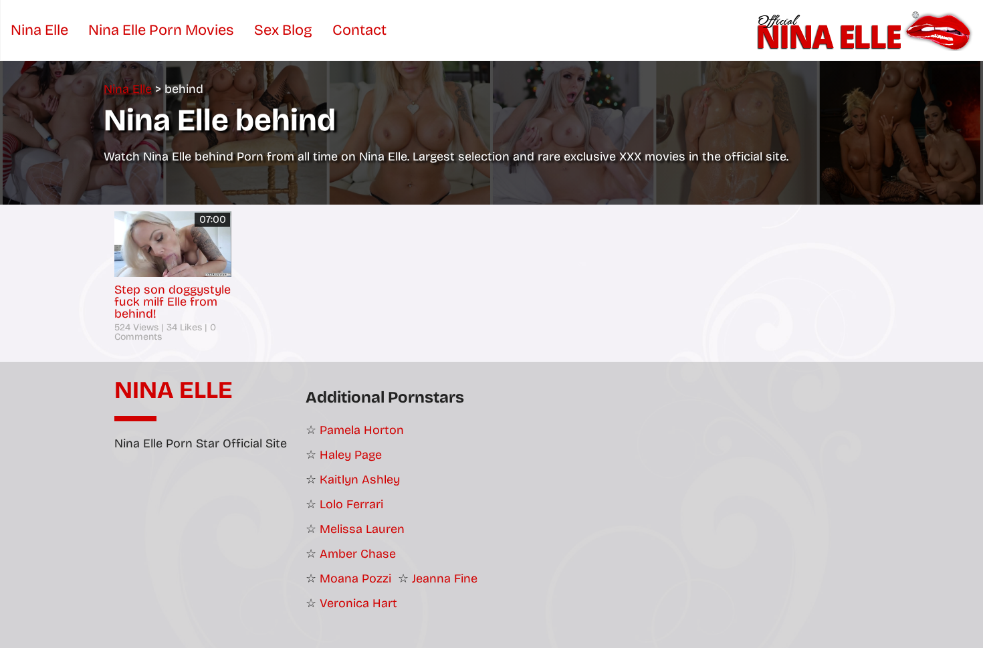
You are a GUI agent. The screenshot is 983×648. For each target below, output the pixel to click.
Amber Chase (358, 553)
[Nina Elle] (866, 30)
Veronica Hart (358, 603)
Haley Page (351, 454)
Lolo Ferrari (351, 504)
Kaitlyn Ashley (360, 479)
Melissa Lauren (362, 529)
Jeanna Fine (444, 578)
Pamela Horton (362, 430)
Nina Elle (173, 391)
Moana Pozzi (355, 578)
